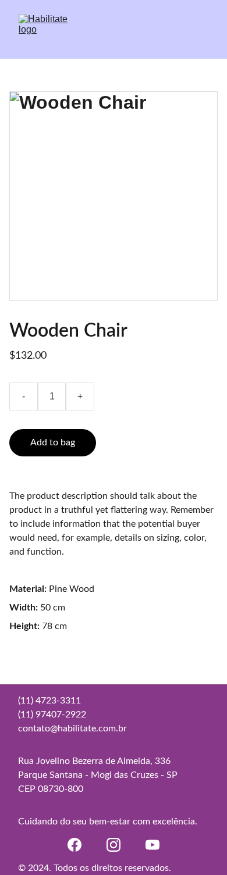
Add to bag (52, 442)
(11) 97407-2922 (52, 714)
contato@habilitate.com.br (72, 728)
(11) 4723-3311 (49, 700)
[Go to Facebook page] (74, 845)
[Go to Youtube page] (152, 845)
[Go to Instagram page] (113, 845)
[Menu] (201, 29)
